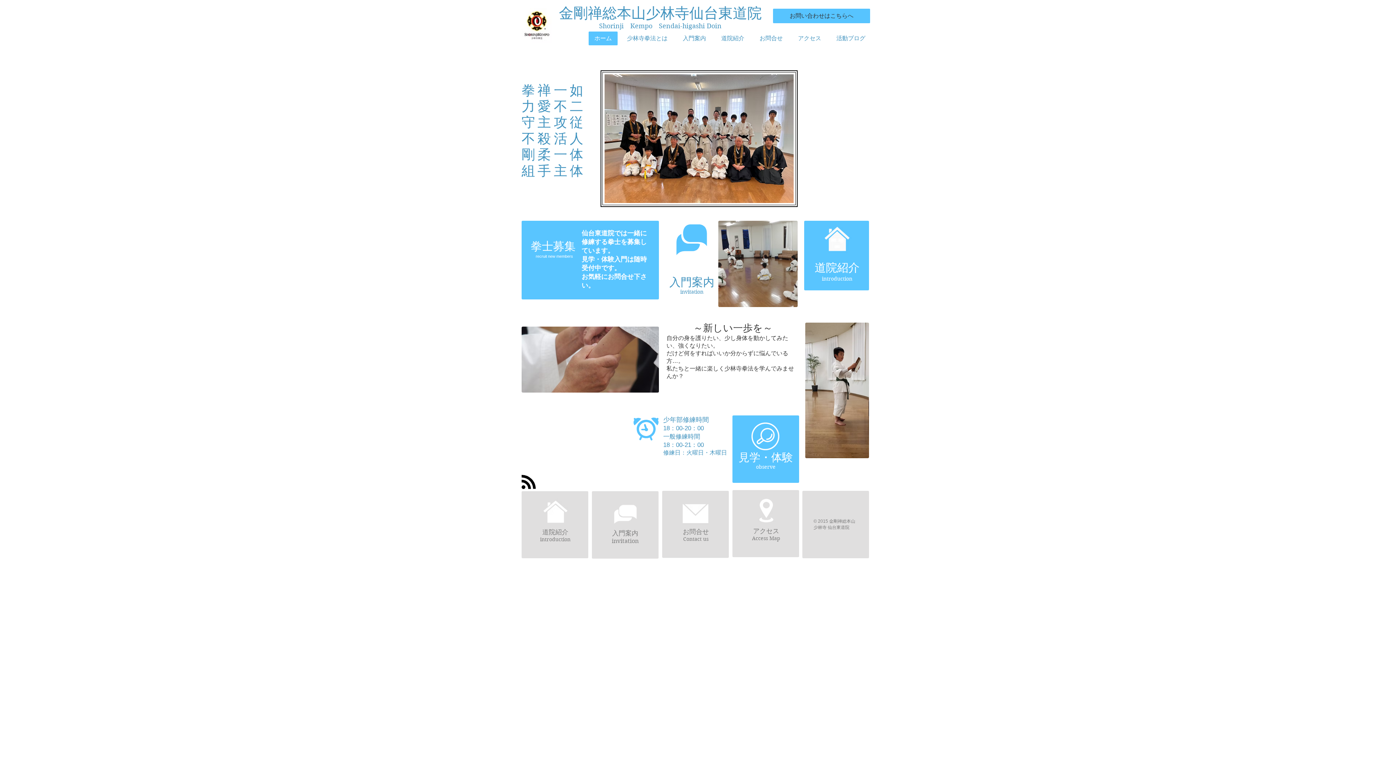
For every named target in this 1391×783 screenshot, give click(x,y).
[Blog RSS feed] (529, 482)
